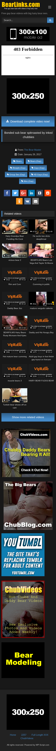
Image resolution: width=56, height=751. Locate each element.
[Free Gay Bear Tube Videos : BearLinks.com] (23, 6)
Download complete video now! (29, 121)
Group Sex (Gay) (17, 174)
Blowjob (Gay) (19, 168)
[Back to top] (47, 742)
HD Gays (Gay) (41, 174)
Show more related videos (28, 417)
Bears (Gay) (35, 161)
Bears (19, 161)
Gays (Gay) (39, 168)
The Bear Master (32, 150)
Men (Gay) (28, 181)
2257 (23, 735)
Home (13, 735)
